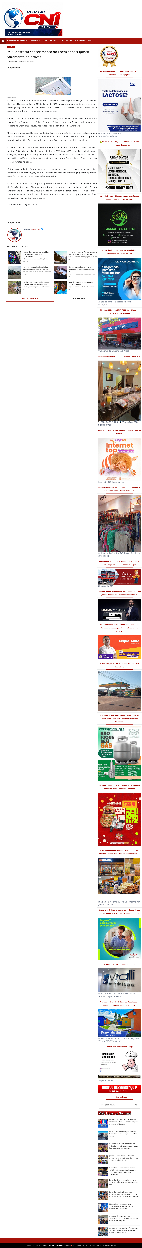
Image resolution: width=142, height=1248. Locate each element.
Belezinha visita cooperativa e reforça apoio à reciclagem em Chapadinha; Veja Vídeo (123, 1182)
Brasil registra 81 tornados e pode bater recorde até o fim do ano (36, 283)
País (45, 41)
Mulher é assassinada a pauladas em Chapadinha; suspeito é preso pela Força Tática (123, 1134)
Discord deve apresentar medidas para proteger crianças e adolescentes (35, 254)
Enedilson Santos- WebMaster (106, 1245)
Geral (90, 41)
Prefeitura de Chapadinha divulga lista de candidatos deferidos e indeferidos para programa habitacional (123, 1122)
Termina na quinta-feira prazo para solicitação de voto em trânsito (82, 253)
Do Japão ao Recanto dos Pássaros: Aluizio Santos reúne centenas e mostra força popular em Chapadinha (123, 1146)
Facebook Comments (78, 298)
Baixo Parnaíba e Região (17, 41)
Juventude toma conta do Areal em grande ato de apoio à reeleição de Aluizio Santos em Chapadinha (124, 1158)
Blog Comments (31, 298)
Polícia (54, 41)
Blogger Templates (55, 1245)
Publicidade (80, 41)
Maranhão (35, 41)
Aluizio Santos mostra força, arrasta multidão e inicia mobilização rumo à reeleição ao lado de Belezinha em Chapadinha (122, 1171)
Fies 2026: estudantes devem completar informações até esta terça (81, 269)
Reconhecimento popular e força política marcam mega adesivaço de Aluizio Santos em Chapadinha (123, 1230)
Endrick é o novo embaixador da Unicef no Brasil (80, 283)
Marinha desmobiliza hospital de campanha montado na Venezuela (36, 268)
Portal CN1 (36, 229)
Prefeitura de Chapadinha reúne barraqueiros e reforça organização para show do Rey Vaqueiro (123, 1218)
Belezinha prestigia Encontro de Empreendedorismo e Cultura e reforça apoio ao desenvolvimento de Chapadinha (124, 1194)
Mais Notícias (66, 41)
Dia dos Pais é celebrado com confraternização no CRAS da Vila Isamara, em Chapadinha (121, 1206)
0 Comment (30, 62)
